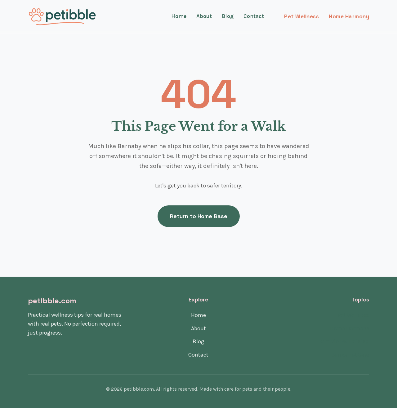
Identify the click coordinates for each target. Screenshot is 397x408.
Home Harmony (349, 16)
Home (178, 16)
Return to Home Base (198, 216)
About (204, 16)
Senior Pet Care (350, 354)
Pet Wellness (301, 16)
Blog (228, 16)
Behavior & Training (343, 341)
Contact (253, 16)
